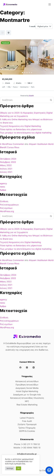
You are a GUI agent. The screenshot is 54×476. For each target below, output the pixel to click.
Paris (32, 87)
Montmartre (24, 87)
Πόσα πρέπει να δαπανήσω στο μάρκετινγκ (21, 129)
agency (3, 183)
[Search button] (51, 100)
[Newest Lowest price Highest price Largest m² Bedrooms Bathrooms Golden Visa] (43, 26)
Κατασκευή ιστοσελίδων (27, 381)
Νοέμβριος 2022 (8, 162)
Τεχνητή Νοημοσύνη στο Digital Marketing (20, 126)
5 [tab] (31, 72)
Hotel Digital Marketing (27, 391)
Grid (2, 32)
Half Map (8, 32)
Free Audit (27, 421)
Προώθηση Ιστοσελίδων (27, 384)
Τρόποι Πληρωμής (27, 427)
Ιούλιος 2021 (6, 168)
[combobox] (24, 100)
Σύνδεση (4, 201)
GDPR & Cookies (27, 431)
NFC (27, 401)
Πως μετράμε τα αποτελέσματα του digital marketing (25, 132)
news (2, 186)
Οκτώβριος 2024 (8, 158)
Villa (9, 87)
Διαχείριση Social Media (27, 388)
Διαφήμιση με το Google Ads (27, 394)
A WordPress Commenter (12, 144)
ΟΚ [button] (18, 468)
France (15, 87)
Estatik (31, 96)
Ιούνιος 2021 (6, 172)
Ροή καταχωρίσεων (9, 204)
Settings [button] (10, 468)
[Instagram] (27, 367)
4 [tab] (29, 72)
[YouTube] (33, 367)
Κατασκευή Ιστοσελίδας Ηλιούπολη (27, 398)
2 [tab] (24, 72)
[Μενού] (49, 4)
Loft (3, 87)
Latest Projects (27, 418)
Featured (5, 42)
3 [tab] (27, 72)
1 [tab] (22, 72)
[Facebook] (20, 367)
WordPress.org (7, 211)
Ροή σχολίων (6, 208)
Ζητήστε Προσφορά (27, 424)
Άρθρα (3, 190)
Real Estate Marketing (27, 404)
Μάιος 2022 (6, 165)
